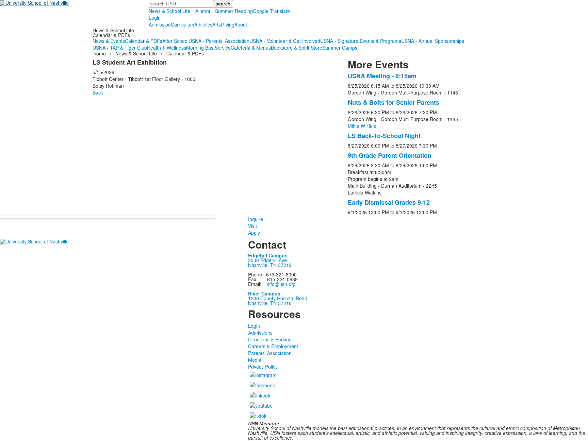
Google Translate (271, 10)
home (100, 53)
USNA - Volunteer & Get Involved (284, 40)
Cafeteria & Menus (251, 47)
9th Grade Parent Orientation (389, 155)
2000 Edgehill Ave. (268, 260)
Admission (160, 24)
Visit (252, 225)
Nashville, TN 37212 (270, 264)
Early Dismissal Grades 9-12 (389, 202)
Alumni (202, 10)
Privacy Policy (263, 366)
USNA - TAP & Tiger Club (120, 47)
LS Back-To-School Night (384, 135)
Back (98, 92)
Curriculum (182, 24)
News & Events (109, 40)
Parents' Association (270, 353)
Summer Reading (234, 10)
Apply (254, 232)
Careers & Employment (273, 346)
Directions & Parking (270, 339)
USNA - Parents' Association (219, 40)
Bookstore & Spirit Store (296, 47)
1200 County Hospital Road (277, 298)
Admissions (260, 332)
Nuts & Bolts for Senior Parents (393, 102)
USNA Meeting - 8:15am (382, 75)
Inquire (255, 219)
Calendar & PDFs (143, 40)
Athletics (203, 24)
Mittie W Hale (362, 125)
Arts (216, 24)
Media (254, 359)
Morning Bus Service (208, 47)
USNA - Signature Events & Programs (360, 40)
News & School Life (169, 10)
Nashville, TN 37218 (270, 303)
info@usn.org (281, 284)
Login (155, 17)
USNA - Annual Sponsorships (432, 40)
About (240, 24)
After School (175, 40)
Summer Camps (339, 47)
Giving (227, 24)
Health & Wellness (166, 47)
